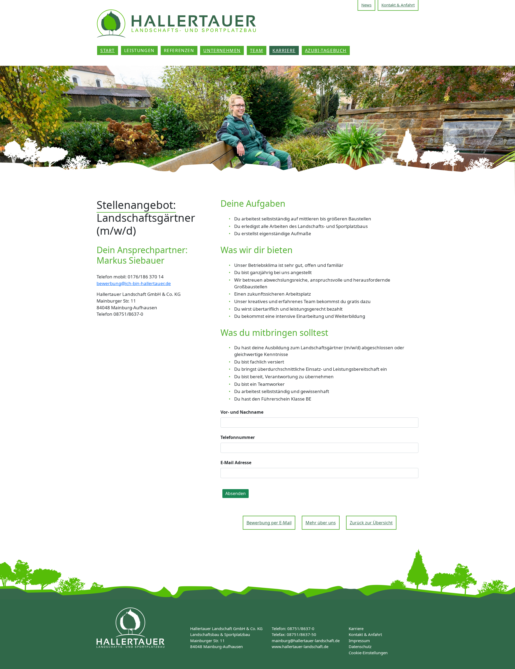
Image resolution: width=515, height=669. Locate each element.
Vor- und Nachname (241, 412)
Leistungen (139, 50)
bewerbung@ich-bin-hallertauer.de (134, 283)
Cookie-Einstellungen (368, 652)
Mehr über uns (321, 523)
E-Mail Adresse (235, 463)
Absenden (235, 493)
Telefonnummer (237, 437)
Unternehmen (222, 50)
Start (107, 50)
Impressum (359, 640)
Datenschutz (360, 646)
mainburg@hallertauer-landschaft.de (306, 640)
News (366, 5)
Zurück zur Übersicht (371, 523)
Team (256, 50)
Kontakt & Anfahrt (398, 5)
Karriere (284, 50)
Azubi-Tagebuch (326, 50)
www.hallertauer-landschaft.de (300, 646)
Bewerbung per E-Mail (269, 523)
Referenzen (179, 50)
